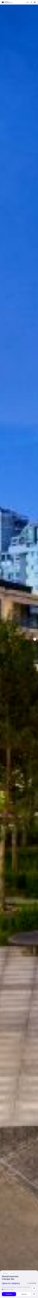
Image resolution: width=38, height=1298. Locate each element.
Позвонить (9, 1294)
